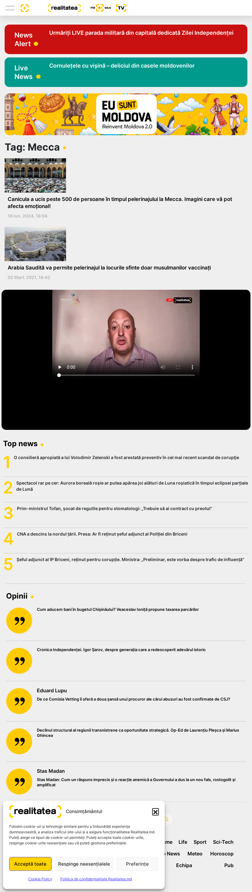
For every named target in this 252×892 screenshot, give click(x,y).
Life (183, 842)
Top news (20, 443)
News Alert (23, 39)
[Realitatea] (55, 8)
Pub (229, 865)
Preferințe (137, 864)
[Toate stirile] (22, 8)
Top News (168, 854)
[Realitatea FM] (96, 8)
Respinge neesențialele (84, 864)
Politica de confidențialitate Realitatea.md (96, 879)
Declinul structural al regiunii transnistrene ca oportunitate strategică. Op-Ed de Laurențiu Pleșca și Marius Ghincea (138, 733)
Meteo (195, 854)
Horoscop (222, 854)
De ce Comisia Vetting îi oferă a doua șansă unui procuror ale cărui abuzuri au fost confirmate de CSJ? (133, 699)
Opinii (17, 595)
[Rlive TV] (118, 8)
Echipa (184, 865)
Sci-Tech (223, 842)
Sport (200, 842)
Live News (23, 72)
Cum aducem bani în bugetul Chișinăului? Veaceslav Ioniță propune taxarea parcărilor (118, 609)
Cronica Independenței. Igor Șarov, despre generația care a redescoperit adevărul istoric (121, 649)
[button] (155, 811)
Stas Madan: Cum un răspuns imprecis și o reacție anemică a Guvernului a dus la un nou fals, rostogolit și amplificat (136, 782)
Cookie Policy (40, 879)
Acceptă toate (30, 864)
